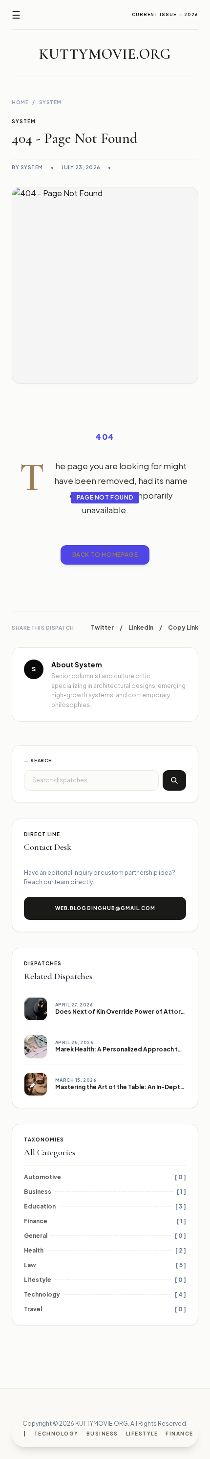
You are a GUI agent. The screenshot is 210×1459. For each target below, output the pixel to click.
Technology (56, 1433)
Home (20, 102)
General (35, 1235)
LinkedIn (140, 627)
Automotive (42, 1177)
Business (102, 1433)
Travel (33, 1309)
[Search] (174, 780)
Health (33, 1250)
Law (30, 1265)
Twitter (102, 627)
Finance (179, 1433)
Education (40, 1206)
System (50, 102)
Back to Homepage (105, 554)
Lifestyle (142, 1433)
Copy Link (183, 627)
